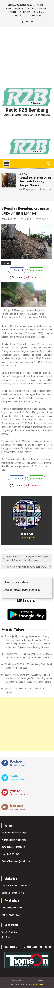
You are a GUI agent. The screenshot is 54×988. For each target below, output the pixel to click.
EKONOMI (19, 8)
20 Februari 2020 (25, 219)
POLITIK (12, 12)
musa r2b (47, 189)
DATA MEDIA (36, 15)
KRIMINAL (42, 8)
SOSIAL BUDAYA (20, 15)
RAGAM (30, 8)
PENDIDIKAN (25, 12)
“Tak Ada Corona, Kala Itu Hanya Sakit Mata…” (26, 566)
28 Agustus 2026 (30, 189)
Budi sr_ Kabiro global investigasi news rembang (27, 674)
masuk (18, 589)
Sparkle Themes (37, 984)
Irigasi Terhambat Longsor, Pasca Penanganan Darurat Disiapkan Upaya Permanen (27, 558)
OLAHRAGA (39, 12)
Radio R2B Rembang (27, 110)
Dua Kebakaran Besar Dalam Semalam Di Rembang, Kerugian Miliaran (35, 181)
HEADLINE (24, 174)
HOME (8, 8)
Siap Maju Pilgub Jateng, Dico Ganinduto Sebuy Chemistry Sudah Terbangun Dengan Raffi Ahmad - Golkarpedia (28, 640)
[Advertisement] (27, 55)
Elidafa (8, 664)
